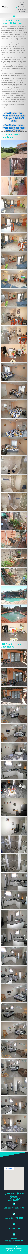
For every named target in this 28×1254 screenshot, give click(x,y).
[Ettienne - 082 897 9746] (14, 1203)
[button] (14, 16)
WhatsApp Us (14, 1228)
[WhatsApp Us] (14, 1224)
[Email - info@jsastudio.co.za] (14, 1234)
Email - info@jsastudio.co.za (14, 1239)
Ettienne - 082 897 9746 (14, 1208)
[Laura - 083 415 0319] (14, 1214)
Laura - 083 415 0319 (14, 1218)
